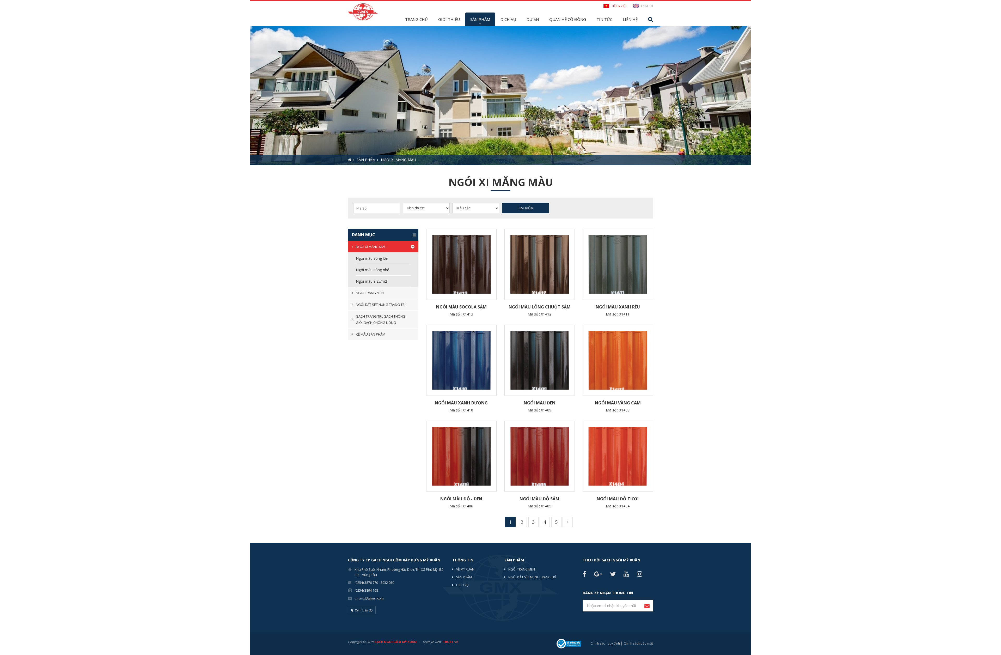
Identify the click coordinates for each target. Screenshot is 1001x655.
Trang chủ (416, 19)
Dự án (533, 19)
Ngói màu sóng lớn (372, 258)
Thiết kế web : (432, 642)
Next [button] (748, 95)
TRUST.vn (450, 642)
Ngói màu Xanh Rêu (618, 307)
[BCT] (569, 643)
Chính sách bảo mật (638, 643)
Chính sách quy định (605, 643)
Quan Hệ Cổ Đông (567, 19)
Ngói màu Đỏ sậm (539, 499)
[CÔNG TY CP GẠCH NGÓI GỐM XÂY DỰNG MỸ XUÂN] (363, 11)
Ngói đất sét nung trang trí (380, 304)
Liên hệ (630, 19)
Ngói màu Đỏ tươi (618, 499)
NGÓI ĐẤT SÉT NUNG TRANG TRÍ (532, 577)
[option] (500, 95)
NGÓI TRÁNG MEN (521, 569)
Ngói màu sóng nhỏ (372, 269)
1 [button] (254, 174)
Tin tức (604, 19)
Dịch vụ (508, 19)
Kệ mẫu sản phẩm (370, 334)
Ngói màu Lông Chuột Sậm (540, 307)
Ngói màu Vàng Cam (618, 403)
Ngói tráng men (370, 292)
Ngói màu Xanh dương (461, 403)
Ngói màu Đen (540, 403)
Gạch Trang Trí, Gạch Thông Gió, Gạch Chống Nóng (380, 319)
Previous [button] (252, 95)
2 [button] (262, 174)
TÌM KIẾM (525, 207)
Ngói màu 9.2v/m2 (371, 281)
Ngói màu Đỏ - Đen (461, 499)
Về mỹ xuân (465, 569)
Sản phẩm (480, 19)
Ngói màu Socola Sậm (461, 307)
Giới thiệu (449, 19)
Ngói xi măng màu (371, 246)
